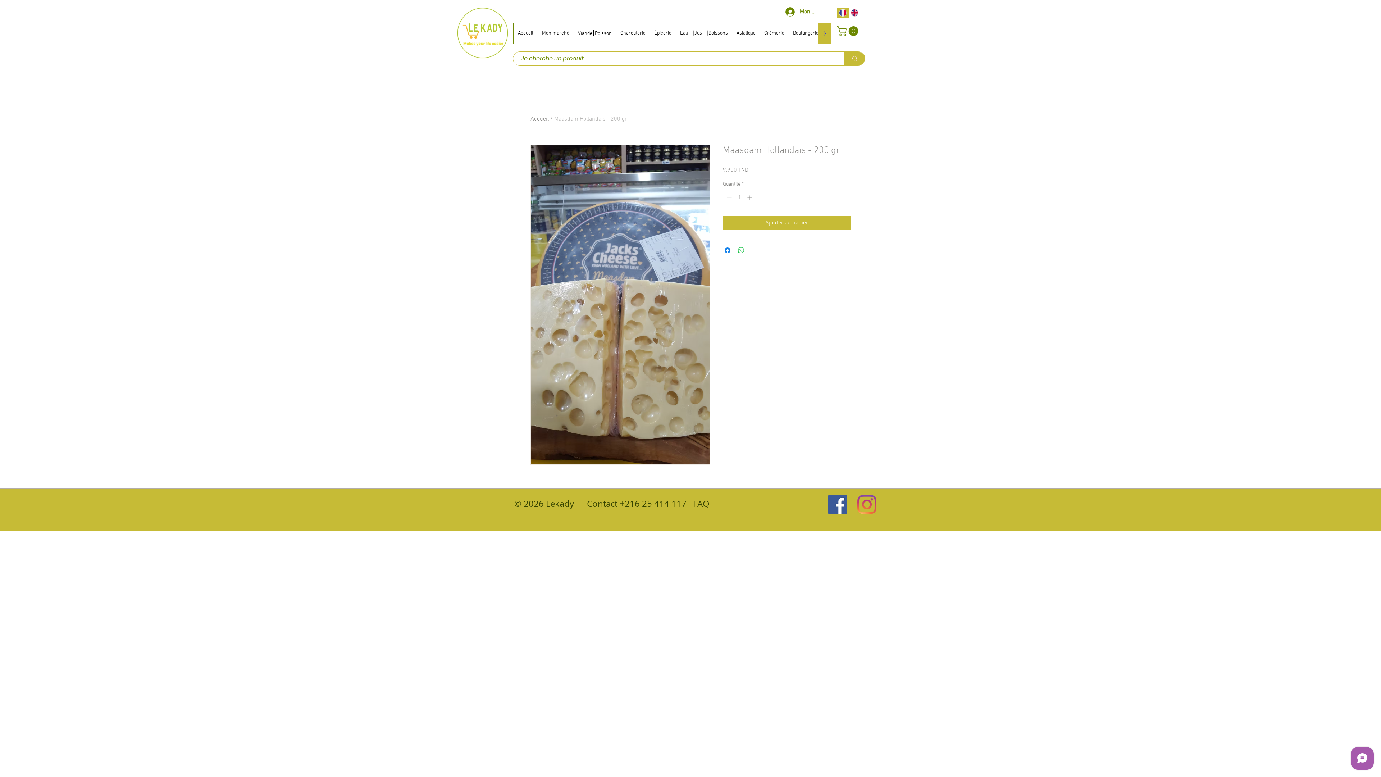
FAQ (701, 503)
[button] (849, 31)
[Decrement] (728, 197)
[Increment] (750, 197)
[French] (843, 13)
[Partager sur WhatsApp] (741, 250)
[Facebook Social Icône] (837, 504)
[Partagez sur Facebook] (727, 250)
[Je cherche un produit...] (854, 58)
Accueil (539, 119)
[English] (855, 13)
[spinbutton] (739, 197)
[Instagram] (866, 504)
